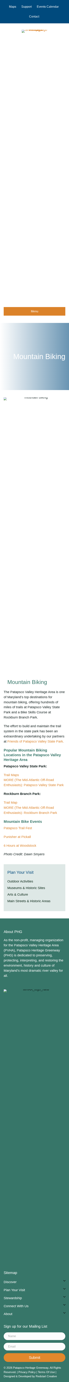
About (8, 1314)
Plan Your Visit (14, 1290)
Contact (34, 16)
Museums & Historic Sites (26, 888)
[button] (64, 1281)
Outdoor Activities (20, 881)
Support (26, 6)
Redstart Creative (46, 1376)
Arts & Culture (17, 894)
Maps (12, 6)
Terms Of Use (47, 1372)
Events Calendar (48, 6)
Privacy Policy (27, 1372)
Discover (10, 1282)
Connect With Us (16, 1306)
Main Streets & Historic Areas (28, 901)
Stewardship (13, 1298)
